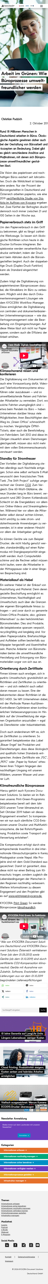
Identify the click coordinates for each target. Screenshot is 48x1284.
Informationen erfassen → (15, 1150)
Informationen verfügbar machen (14, 1211)
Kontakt (8, 1257)
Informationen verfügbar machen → (20, 1168)
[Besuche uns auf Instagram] (31, 1246)
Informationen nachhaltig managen (15, 1208)
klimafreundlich (26, 907)
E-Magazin (5, 1234)
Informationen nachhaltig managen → (21, 1156)
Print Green (20, 903)
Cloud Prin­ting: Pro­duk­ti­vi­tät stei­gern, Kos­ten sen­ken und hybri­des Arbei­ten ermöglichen (22, 1072)
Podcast (4, 1227)
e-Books (4, 1230)
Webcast (4, 1232)
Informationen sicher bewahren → (19, 1162)
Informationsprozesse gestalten (13, 1213)
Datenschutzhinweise (26, 1257)
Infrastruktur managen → (15, 1181)
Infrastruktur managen (10, 1215)
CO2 (28, 485)
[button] (12, 985)
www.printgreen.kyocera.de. (25, 896)
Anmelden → (24, 1135)
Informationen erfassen (10, 1204)
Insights (4, 1225)
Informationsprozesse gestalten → (19, 1175)
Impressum (9, 1261)
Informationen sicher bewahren (13, 1206)
